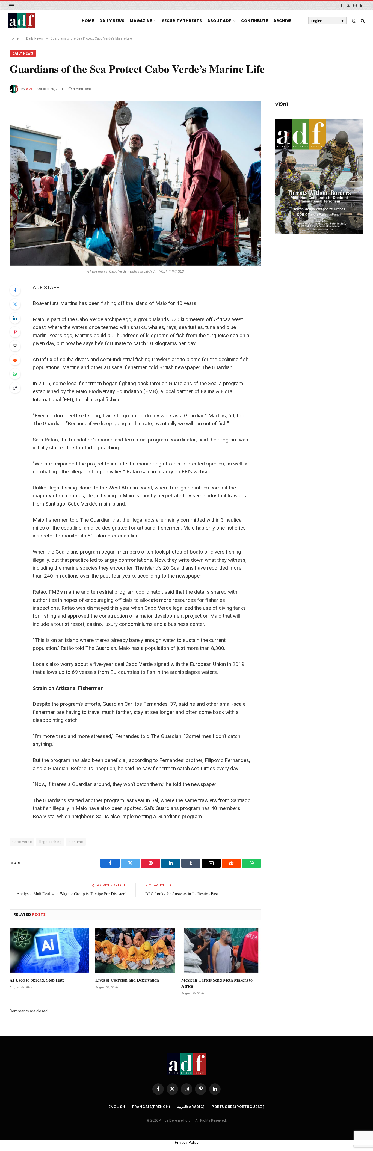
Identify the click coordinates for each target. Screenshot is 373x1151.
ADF (29, 89)
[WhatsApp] (15, 373)
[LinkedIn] (15, 318)
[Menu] (11, 5)
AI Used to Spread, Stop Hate (37, 980)
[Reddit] (15, 359)
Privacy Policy (187, 1142)
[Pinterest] (15, 332)
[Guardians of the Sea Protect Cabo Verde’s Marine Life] (135, 183)
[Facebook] (15, 290)
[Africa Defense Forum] (21, 20)
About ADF (219, 20)
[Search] (362, 21)
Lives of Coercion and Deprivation (127, 980)
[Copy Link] (15, 387)
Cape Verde (22, 842)
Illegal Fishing (50, 842)
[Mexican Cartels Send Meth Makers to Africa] (221, 950)
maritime (76, 842)
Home (88, 20)
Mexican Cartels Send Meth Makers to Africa (217, 983)
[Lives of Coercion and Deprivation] (135, 950)
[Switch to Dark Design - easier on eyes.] (354, 21)
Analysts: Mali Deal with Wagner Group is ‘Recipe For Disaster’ (71, 893)
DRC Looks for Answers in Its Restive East (181, 893)
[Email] (15, 345)
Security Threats (182, 20)
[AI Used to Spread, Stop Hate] (49, 950)
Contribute (254, 20)
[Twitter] (15, 304)
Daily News (111, 20)
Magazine (141, 20)
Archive (282, 20)
